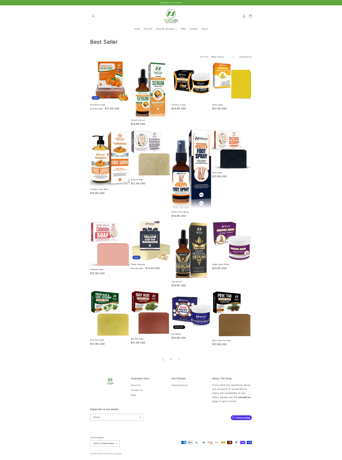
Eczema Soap (137, 179)
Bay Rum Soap (137, 339)
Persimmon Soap (97, 105)
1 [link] (163, 359)
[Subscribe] (140, 417)
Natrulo (101, 454)
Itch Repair (176, 334)
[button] (93, 16)
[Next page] (179, 359)
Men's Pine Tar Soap (221, 340)
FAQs (133, 395)
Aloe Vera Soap (97, 340)
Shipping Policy (180, 385)
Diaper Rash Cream (220, 264)
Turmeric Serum (138, 120)
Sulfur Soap (217, 105)
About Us (136, 385)
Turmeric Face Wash (99, 189)
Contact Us (137, 390)
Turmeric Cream (179, 105)
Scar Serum (177, 281)
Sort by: (204, 57)
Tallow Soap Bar (138, 264)
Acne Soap (217, 172)
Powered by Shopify (113, 454)
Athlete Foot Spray (180, 212)
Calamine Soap (96, 269)
